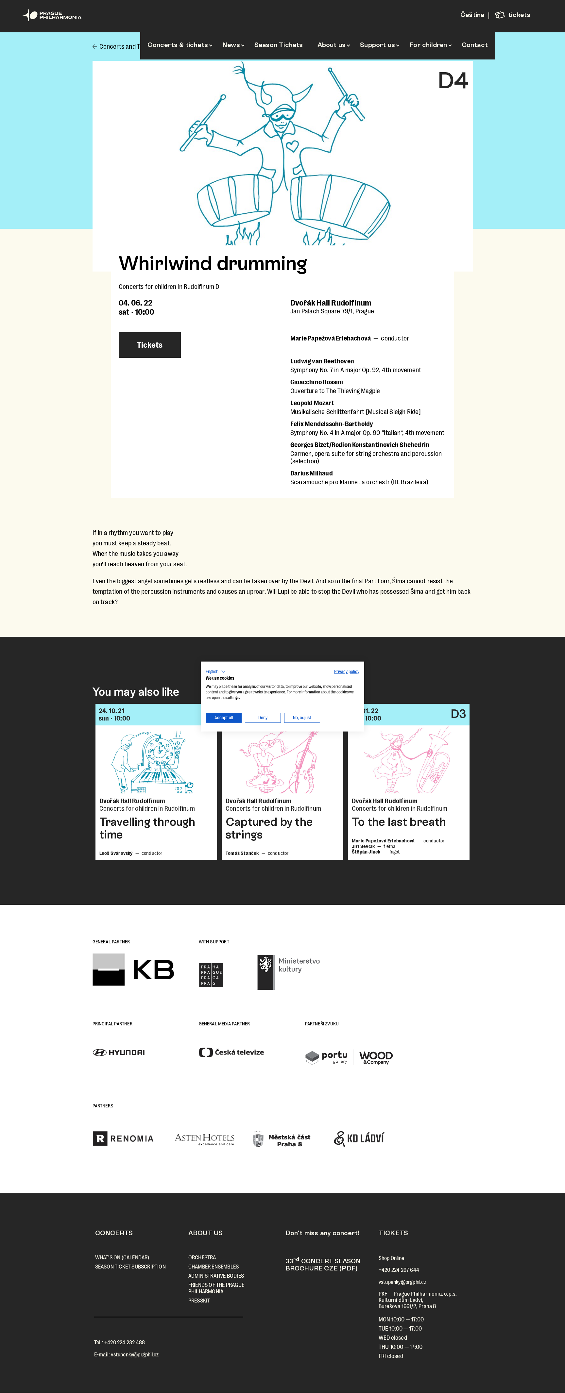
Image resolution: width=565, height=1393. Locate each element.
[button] (216, 671)
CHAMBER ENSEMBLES (213, 1267)
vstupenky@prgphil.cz (135, 1355)
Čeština (472, 14)
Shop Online (391, 1258)
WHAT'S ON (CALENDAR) (122, 1257)
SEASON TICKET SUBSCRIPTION (130, 1267)
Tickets (150, 345)
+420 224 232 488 (124, 1342)
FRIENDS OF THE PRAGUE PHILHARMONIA (216, 1288)
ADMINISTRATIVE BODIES (216, 1276)
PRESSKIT (199, 1301)
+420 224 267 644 (399, 1270)
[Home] (63, 15)
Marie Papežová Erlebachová (330, 338)
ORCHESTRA (202, 1257)
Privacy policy (346, 671)
